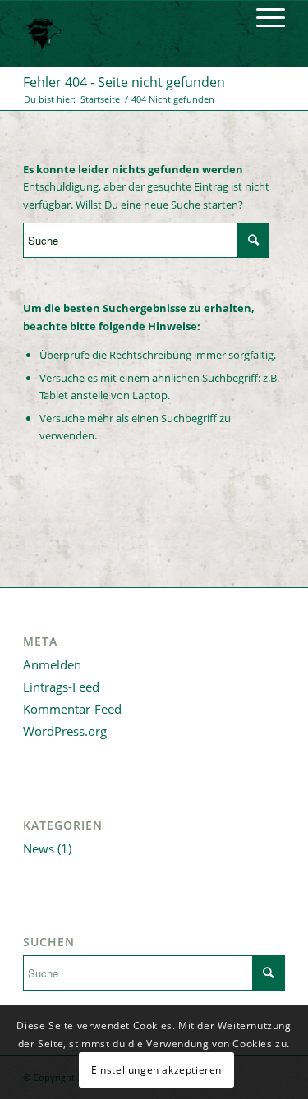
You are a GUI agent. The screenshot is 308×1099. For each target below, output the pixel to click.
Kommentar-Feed (72, 709)
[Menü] (262, 17)
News (38, 848)
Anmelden (52, 664)
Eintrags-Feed (61, 686)
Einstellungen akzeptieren (156, 1070)
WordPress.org (65, 731)
